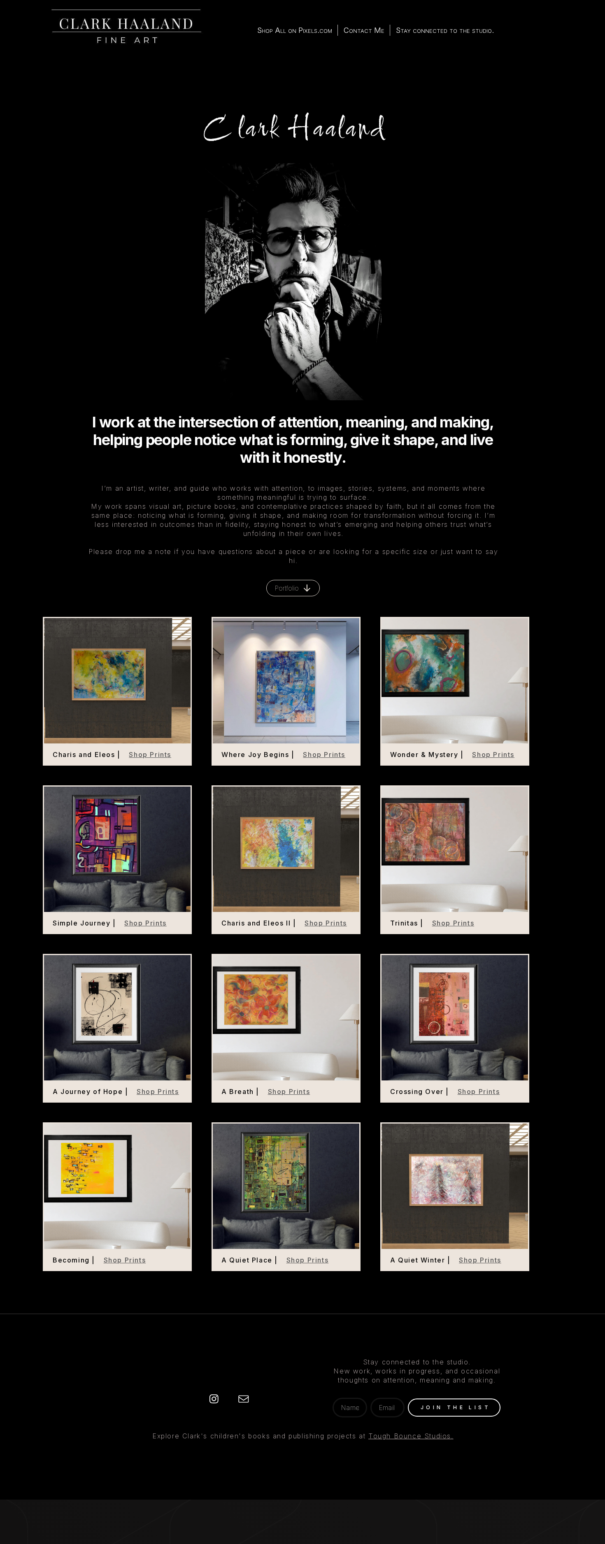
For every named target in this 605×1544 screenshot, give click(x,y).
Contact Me (364, 30)
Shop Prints (150, 754)
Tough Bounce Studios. (411, 1436)
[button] (293, 588)
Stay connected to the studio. (445, 30)
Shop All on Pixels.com (294, 30)
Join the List (456, 1407)
